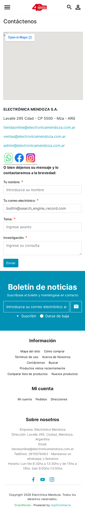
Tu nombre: (11, 182)
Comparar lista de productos (27, 374)
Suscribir (28, 316)
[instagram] (52, 479)
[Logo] (39, 7)
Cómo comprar (54, 351)
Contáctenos (36, 362)
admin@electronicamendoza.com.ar (34, 145)
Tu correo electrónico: (19, 200)
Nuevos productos (64, 374)
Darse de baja (57, 316)
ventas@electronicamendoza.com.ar (34, 136)
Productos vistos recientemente (42, 368)
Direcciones (59, 399)
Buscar (53, 362)
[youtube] (42, 479)
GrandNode (22, 505)
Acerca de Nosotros (56, 357)
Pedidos (41, 399)
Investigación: (13, 238)
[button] (7, 7)
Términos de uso (26, 357)
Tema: (7, 219)
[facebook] (33, 479)
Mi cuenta (25, 399)
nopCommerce (61, 505)
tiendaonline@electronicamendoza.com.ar (39, 127)
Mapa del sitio (30, 351)
